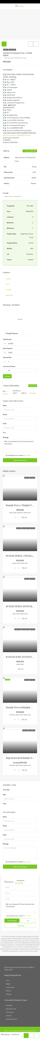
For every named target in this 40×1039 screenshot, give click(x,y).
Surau (7, 284)
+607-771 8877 (17, 393)
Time (4, 804)
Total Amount (7, 339)
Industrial (8, 1015)
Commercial (9, 1012)
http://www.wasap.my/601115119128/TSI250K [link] (16, 135)
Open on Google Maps (30, 151)
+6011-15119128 (25, 393)
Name (5, 405)
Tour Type (6, 790)
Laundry (8, 279)
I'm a (4, 432)
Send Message (12, 921)
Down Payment (7, 348)
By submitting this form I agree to (18, 455)
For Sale (6, 49)
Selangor (8, 994)
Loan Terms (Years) (9, 366)
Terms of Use (27, 455)
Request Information (20, 460)
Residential (9, 1005)
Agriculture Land (11, 1009)
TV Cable (8, 290)
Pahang (8, 991)
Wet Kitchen (9, 295)
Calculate (7, 376)
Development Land (11, 1019)
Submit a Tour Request (20, 867)
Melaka (8, 984)
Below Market (12, 49)
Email (4, 423)
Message (5, 437)
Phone (5, 414)
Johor (8, 980)
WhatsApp (32, 393)
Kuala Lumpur (10, 987)
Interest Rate (7, 357)
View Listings (32, 385)
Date (4, 795)
